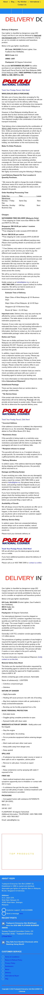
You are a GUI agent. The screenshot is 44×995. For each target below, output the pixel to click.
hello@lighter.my (23, 282)
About (5, 2)
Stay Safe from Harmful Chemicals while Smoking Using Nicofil (22, 943)
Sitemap (22, 991)
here (21, 913)
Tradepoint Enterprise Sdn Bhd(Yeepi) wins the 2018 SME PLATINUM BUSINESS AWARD (20, 925)
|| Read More (7, 936)
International (34, 2)
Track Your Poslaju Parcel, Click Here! (16, 90)
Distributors (9, 966)
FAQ (6, 979)
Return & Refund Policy (13, 960)
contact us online (35, 563)
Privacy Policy (10, 963)
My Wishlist (22, 2)
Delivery (8, 972)
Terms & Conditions (12, 957)
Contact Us (22, 5)
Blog (12, 2)
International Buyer (12, 976)
